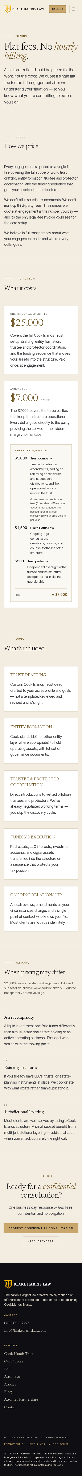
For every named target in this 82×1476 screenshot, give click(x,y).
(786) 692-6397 (41, 1241)
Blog (8, 1392)
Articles (10, 1385)
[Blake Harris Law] (24, 9)
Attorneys (12, 1377)
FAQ (7, 1369)
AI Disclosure (59, 1444)
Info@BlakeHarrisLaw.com (25, 1331)
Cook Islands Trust (18, 1354)
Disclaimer (37, 1444)
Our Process (13, 1361)
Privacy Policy (14, 1444)
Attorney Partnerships (21, 1400)
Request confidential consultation (41, 1228)
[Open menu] (73, 9)
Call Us (57, 9)
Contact (10, 1407)
